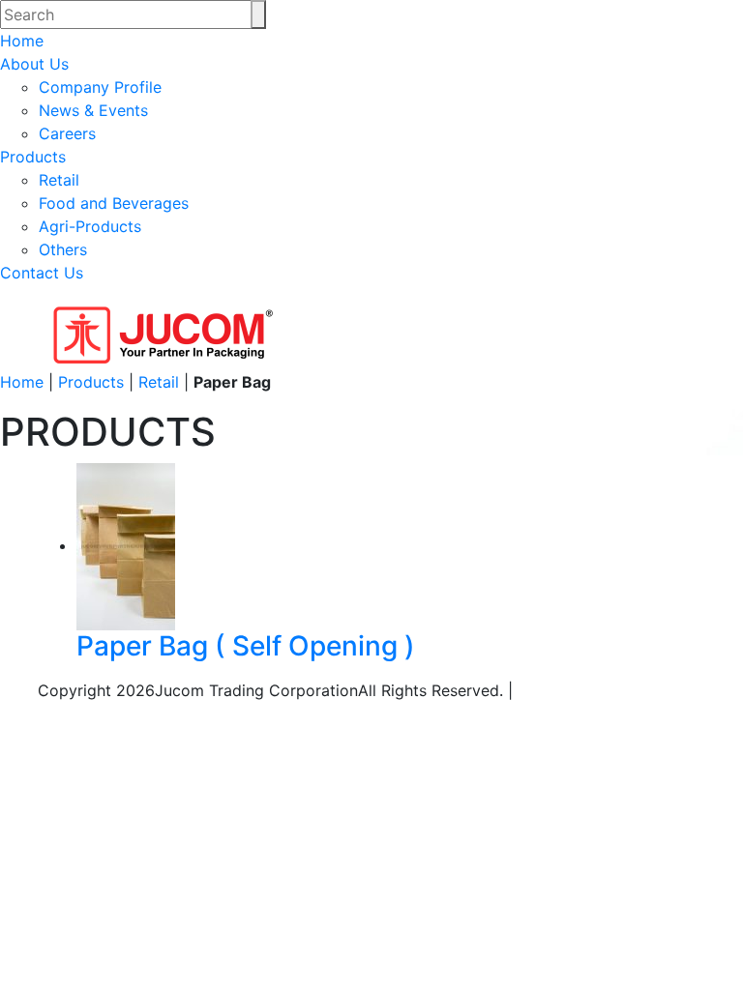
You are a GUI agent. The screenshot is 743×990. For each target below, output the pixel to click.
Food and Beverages (114, 203)
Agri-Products (90, 226)
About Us (34, 63)
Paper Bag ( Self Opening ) (245, 645)
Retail (59, 179)
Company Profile (100, 87)
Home (22, 40)
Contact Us (41, 272)
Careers (67, 133)
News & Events (93, 110)
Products (33, 156)
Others (63, 249)
